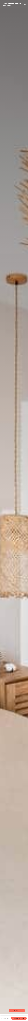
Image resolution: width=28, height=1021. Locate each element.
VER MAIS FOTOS (18, 1010)
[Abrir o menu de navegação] (25, 4)
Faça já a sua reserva (19, 1018)
